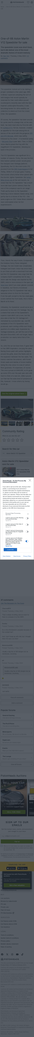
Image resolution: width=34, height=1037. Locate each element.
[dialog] (17, 518)
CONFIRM (10, 549)
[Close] (30, 481)
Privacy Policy (27, 556)
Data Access (16, 556)
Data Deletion (7, 556)
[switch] (27, 518)
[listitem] (17, 514)
